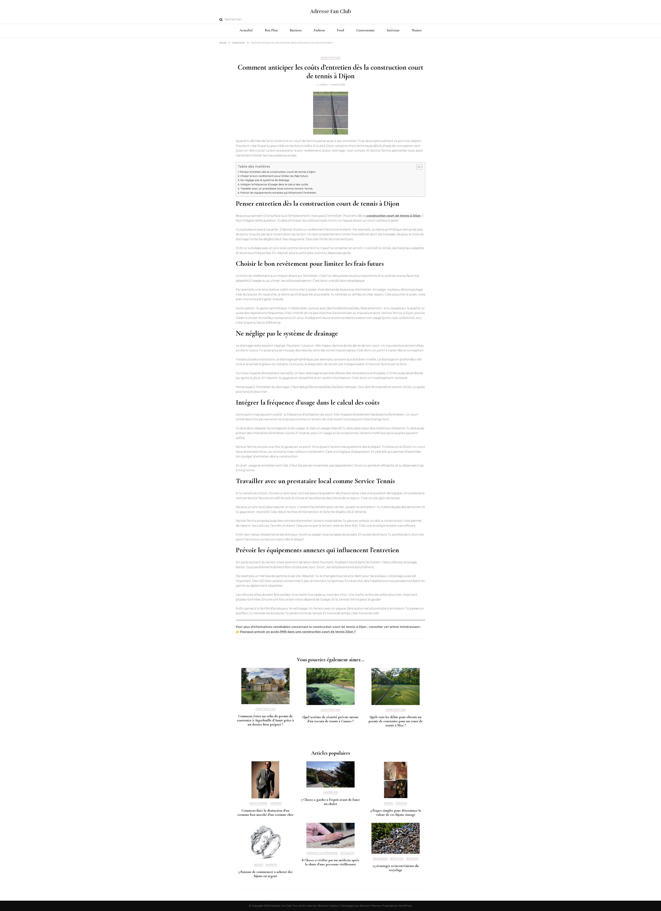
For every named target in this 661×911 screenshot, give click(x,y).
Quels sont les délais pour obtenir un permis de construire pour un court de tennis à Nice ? (396, 721)
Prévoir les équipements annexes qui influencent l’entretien (278, 192)
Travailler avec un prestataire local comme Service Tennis (276, 188)
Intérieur (393, 30)
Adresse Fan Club (330, 11)
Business (296, 30)
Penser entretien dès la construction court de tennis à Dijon (278, 171)
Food (340, 30)
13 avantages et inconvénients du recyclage (396, 868)
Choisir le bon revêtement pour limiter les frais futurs (274, 176)
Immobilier (330, 792)
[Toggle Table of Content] (418, 167)
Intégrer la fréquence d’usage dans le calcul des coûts (274, 184)
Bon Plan (271, 30)
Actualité (246, 30)
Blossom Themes (370, 905)
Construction (330, 57)
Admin (323, 84)
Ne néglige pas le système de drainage (264, 180)
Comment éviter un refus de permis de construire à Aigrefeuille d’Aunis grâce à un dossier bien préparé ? (265, 720)
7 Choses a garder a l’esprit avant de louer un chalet (330, 802)
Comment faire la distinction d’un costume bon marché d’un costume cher (265, 813)
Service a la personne (322, 853)
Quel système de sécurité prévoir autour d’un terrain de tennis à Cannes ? (330, 719)
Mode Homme (258, 803)
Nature (417, 30)
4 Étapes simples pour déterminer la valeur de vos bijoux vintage (395, 813)
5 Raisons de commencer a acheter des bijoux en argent (265, 874)
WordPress (405, 905)
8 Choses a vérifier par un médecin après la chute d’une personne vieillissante (330, 862)
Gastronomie (365, 30)
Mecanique (380, 858)
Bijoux (388, 803)
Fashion (319, 30)
